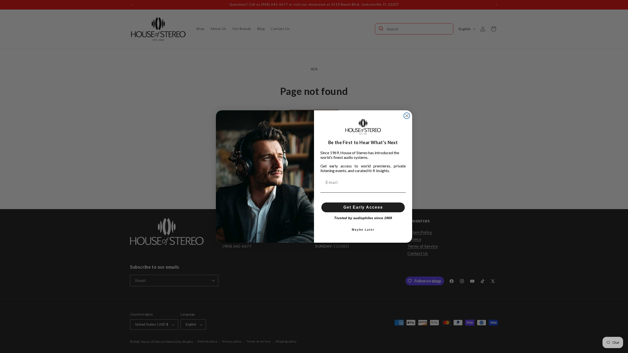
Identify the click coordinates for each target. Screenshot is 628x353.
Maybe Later (363, 229)
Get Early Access (363, 207)
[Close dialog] (407, 116)
